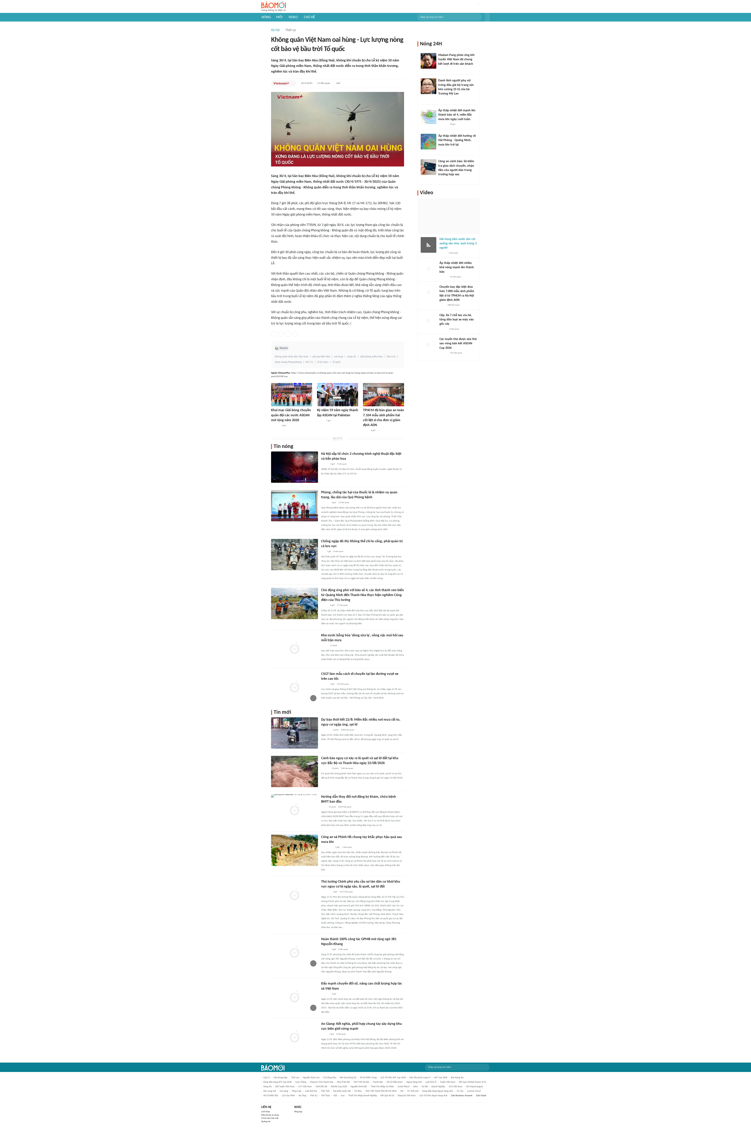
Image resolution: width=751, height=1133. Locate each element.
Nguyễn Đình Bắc (359, 1086)
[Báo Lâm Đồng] (325, 768)
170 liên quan (343, 684)
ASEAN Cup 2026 (339, 1086)
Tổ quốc (336, 362)
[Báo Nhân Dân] (320, 421)
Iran (343, 1095)
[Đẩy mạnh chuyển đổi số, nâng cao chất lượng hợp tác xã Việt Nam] (294, 997)
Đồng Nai (284, 348)
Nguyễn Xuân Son (311, 1077)
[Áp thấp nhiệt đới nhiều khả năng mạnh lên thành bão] (428, 269)
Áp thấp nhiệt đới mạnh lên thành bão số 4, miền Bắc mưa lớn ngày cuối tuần (456, 115)
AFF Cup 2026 (440, 1077)
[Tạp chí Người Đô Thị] (322, 551)
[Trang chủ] (273, 6)
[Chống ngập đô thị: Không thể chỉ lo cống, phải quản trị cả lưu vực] (294, 554)
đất (335, 1095)
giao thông (300, 1082)
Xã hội (275, 30)
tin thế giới (413, 1091)
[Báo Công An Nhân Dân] (327, 847)
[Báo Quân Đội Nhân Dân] (326, 892)
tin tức (460, 1091)
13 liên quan (343, 503)
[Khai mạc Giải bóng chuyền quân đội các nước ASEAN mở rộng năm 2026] (291, 394)
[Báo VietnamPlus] (281, 83)
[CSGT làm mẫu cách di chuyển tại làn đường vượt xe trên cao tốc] (294, 687)
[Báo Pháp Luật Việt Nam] (324, 684)
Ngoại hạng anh (414, 1082)
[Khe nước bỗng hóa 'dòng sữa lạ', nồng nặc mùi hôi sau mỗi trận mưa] (294, 648)
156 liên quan (456, 353)
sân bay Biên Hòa (321, 356)
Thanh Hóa (378, 1082)
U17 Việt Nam (305, 1086)
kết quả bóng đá (348, 1077)
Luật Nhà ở (431, 1082)
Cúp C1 (266, 1077)
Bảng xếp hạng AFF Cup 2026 (277, 1082)
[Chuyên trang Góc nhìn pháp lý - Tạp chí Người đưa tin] (440, 180)
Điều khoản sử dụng (270, 1115)
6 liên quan (343, 949)
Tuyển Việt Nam (447, 1082)
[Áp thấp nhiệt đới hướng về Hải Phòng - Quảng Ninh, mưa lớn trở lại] (428, 141)
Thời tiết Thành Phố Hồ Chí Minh (381, 1091)
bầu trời (391, 356)
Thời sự (290, 30)
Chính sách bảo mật (269, 1118)
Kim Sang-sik (269, 1091)
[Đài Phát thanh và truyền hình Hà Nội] (275, 425)
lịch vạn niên (288, 1095)
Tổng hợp (298, 1112)
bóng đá (267, 1086)
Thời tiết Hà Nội (361, 1082)
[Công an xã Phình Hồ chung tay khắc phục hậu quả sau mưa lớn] (294, 850)
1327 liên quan (346, 892)
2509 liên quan (344, 807)
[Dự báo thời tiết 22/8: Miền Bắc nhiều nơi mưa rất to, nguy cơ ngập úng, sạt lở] (294, 733)
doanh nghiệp (438, 1086)
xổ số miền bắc (270, 1095)
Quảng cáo (265, 1121)
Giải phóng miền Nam (371, 356)
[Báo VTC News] (325, 730)
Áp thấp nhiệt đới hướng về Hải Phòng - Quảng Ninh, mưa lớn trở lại (457, 140)
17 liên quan (342, 605)
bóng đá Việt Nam (407, 1095)
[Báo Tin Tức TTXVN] (323, 807)
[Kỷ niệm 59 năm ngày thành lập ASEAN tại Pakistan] (337, 394)
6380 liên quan (347, 730)
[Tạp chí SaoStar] (442, 69)
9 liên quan (342, 464)
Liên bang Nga (280, 1077)
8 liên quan (338, 551)
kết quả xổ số (387, 1095)
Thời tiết (325, 1091)
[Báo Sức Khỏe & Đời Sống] (324, 464)
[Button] (487, 17)
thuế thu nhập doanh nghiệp (362, 1095)
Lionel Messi (404, 1086)
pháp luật (296, 1091)
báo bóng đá (457, 1077)
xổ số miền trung (368, 1077)
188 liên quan (453, 305)
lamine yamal (474, 1091)
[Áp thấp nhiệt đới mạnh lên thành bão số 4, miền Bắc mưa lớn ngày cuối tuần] (428, 116)
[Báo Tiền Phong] (442, 150)
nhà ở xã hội (343, 1082)
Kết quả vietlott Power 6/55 (472, 1082)
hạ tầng (302, 1095)
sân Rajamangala (474, 1086)
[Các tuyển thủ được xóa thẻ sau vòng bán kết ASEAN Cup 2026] (428, 345)
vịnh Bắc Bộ (321, 1086)
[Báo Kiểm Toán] (325, 503)
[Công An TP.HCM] (366, 430)
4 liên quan (341, 1034)
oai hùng (338, 356)
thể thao (325, 1095)
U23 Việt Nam (455, 1086)
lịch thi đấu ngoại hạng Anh (433, 1095)
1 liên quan (347, 847)
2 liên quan (454, 329)
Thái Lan (295, 1077)
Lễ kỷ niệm (323, 362)
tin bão (358, 1091)
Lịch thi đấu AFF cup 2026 (393, 1077)
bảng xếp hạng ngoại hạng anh (437, 1091)
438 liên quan (347, 768)
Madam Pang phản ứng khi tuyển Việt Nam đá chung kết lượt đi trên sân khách (456, 60)
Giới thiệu (265, 1112)
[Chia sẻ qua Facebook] (274, 334)
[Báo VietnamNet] (324, 646)
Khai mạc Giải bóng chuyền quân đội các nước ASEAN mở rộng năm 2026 (291, 415)
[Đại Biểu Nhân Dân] (324, 1034)
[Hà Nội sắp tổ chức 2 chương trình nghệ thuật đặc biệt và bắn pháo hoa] (294, 467)
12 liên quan (323, 83)
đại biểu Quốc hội (342, 1091)
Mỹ (401, 1091)
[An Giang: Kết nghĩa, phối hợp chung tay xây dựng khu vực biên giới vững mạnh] (294, 1037)
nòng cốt (351, 356)
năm (415, 1086)
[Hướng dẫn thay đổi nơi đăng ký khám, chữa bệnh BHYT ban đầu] (294, 810)
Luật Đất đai (311, 1091)
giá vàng (284, 1091)
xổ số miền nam (395, 1082)
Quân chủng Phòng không (288, 362)
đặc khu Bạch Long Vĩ (420, 1077)
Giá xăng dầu (329, 1077)
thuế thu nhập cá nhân (382, 1086)
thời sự (313, 1095)
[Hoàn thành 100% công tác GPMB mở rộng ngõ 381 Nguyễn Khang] (294, 952)
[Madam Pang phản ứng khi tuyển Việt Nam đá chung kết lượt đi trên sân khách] (428, 61)
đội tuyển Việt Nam (285, 1086)
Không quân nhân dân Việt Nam (291, 356)
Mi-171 (309, 362)
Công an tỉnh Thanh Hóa (321, 1082)
